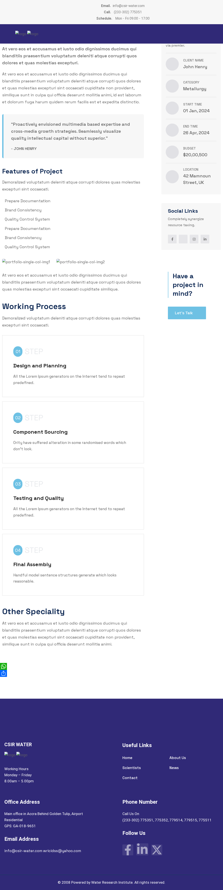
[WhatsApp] (111, 666)
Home (127, 757)
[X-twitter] (156, 849)
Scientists (131, 767)
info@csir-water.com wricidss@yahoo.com (42, 850)
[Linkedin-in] (142, 849)
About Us (177, 757)
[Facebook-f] (127, 849)
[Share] (111, 673)
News (174, 767)
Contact (130, 777)
